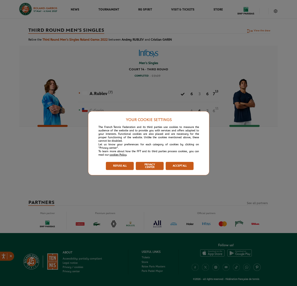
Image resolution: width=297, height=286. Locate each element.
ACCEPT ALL (180, 166)
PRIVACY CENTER (149, 166)
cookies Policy (118, 154)
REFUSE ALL (120, 166)
